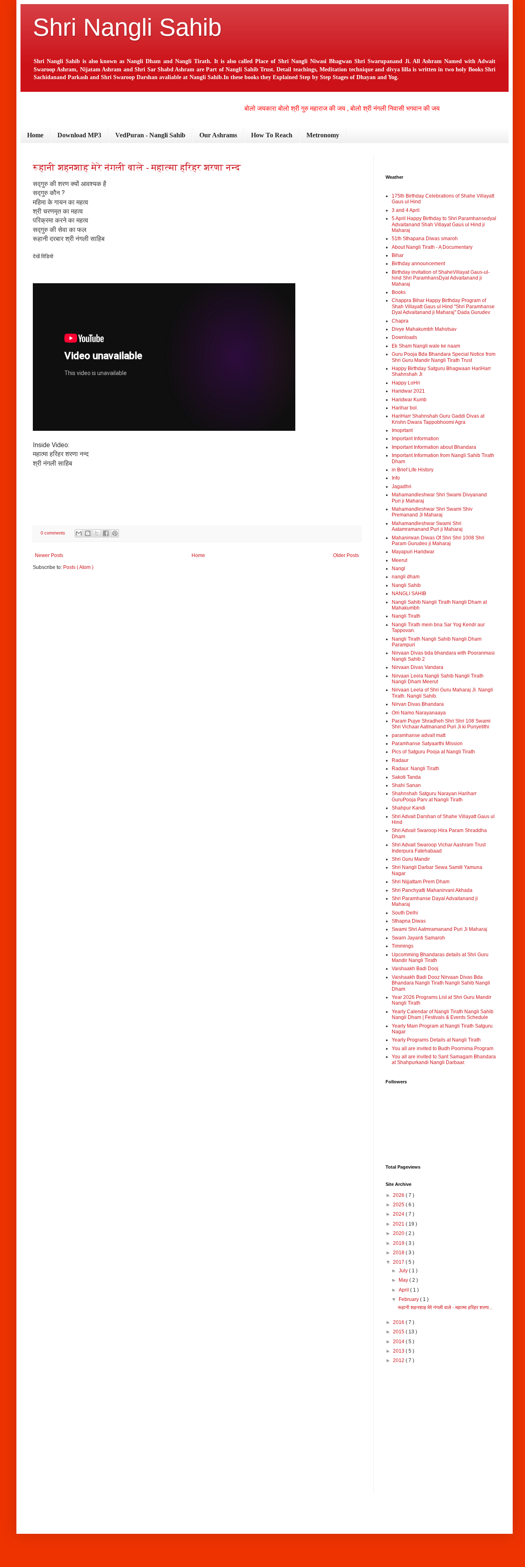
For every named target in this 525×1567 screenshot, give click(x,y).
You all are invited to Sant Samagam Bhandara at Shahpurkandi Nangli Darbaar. (444, 1059)
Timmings (402, 946)
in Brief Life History (413, 470)
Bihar (398, 255)
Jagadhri (401, 486)
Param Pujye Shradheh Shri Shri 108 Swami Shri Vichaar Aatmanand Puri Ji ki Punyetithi (441, 724)
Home (35, 135)
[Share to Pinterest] (115, 533)
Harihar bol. (405, 408)
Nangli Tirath (406, 616)
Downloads (404, 337)
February (409, 1299)
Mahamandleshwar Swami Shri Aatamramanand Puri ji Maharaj (427, 526)
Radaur (400, 760)
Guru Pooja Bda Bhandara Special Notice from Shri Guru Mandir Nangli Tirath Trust (443, 357)
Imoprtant (402, 430)
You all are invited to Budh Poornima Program (442, 1048)
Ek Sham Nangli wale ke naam (426, 346)
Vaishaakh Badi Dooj (415, 968)
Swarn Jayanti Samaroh (418, 938)
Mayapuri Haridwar (413, 552)
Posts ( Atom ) (78, 567)
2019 (399, 1243)
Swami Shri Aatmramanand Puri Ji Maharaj (439, 929)
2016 (399, 1322)
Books (399, 292)
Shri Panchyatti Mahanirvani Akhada (432, 890)
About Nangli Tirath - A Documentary (432, 247)
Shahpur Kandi (408, 808)
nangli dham (406, 577)
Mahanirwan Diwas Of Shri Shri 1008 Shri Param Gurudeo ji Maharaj (438, 540)
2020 (399, 1233)
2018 (399, 1252)
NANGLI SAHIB (409, 593)
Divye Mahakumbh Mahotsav (424, 329)
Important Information (415, 438)
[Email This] (79, 533)
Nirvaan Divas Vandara (417, 667)
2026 (399, 1195)
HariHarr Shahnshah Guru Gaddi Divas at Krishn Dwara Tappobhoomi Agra (438, 419)
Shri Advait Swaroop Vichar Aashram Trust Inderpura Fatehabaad (439, 847)
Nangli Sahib (406, 585)
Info (396, 478)
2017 (399, 1262)
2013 (399, 1351)
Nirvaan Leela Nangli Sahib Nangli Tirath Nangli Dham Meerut (438, 679)
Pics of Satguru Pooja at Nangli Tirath (433, 752)
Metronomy (322, 135)
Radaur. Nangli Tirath (415, 768)
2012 (399, 1360)
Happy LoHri (406, 383)
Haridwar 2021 (408, 391)
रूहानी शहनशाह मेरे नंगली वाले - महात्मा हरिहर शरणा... (445, 1307)
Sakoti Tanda (406, 777)
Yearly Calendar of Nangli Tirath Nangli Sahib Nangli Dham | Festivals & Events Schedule (442, 1014)
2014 (399, 1341)
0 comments (53, 532)
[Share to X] (97, 533)
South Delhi (405, 913)
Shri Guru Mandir (411, 859)
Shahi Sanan (406, 785)
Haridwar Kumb (409, 400)
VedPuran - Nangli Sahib (150, 135)
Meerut (399, 560)
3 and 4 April (406, 210)
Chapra (400, 321)
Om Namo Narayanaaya (419, 713)
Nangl (398, 568)
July (404, 1271)
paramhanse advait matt (418, 735)
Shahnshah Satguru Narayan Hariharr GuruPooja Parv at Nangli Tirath (434, 796)
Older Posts (346, 555)
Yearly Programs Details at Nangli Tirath (436, 1040)
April (404, 1290)
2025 (399, 1205)
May (404, 1280)
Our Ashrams (218, 135)
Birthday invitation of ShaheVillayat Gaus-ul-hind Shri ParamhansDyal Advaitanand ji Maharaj (441, 278)
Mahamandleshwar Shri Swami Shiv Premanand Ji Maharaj (432, 512)
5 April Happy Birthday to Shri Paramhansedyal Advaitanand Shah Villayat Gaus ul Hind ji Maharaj (444, 224)
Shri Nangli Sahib (127, 27)
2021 (399, 1224)
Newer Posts (49, 555)
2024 (399, 1214)
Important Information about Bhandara (434, 447)
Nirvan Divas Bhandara (418, 704)
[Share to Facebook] (106, 533)
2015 (399, 1332)
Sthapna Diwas (409, 921)
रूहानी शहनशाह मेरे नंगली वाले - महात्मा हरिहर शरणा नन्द (137, 167)
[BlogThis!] (88, 533)
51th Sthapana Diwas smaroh (425, 238)
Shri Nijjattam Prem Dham (421, 882)
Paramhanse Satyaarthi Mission (427, 743)
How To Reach (271, 135)
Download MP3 (79, 135)
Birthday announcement (418, 263)
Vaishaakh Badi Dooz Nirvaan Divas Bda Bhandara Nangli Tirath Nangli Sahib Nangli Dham (441, 983)
